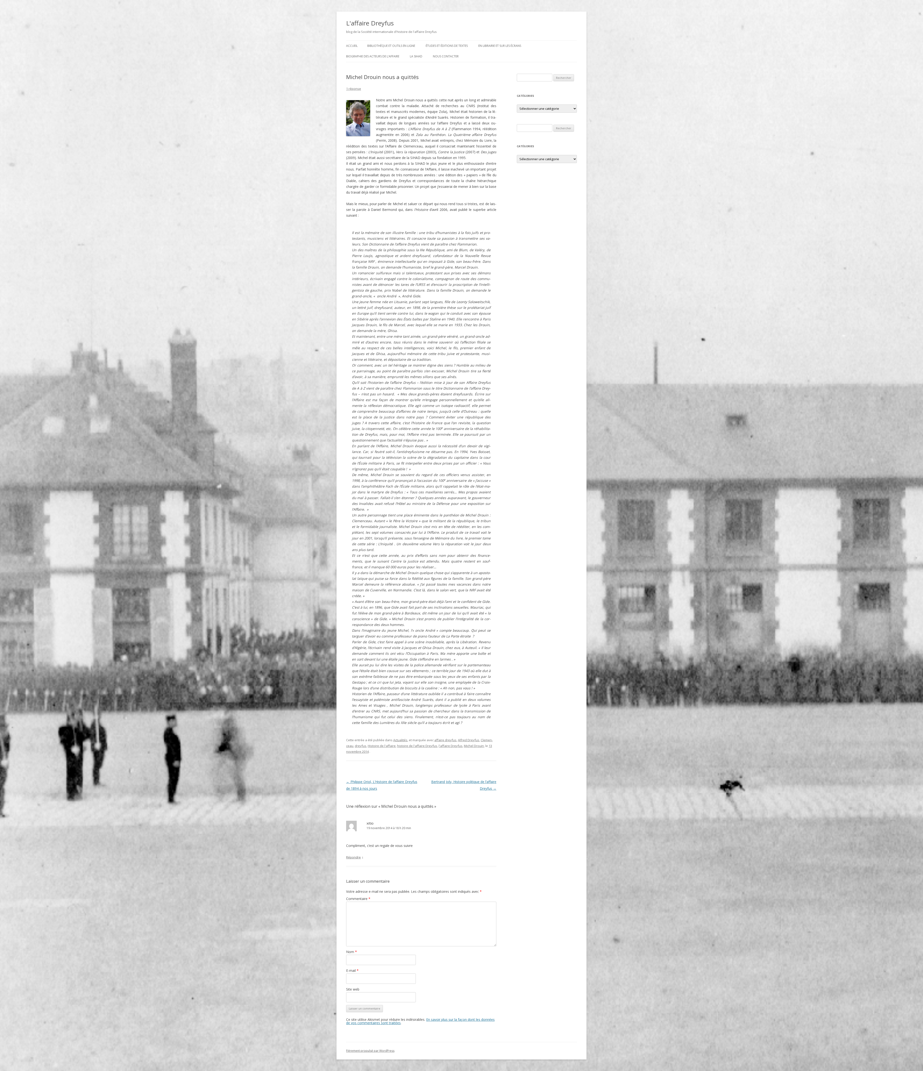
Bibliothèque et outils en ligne (391, 46)
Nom (351, 951)
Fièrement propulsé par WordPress (370, 1051)
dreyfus (360, 746)
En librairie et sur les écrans (499, 46)
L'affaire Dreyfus (370, 23)
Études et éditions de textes (447, 46)
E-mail (352, 970)
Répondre (353, 857)
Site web (352, 989)
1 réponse (353, 88)
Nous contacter (446, 56)
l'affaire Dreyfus (450, 746)
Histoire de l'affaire (382, 746)
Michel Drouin (474, 746)
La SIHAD (416, 56)
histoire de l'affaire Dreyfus (417, 746)
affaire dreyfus (445, 740)
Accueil (352, 46)
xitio (370, 823)
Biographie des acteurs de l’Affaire (372, 56)
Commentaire (358, 898)
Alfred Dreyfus (468, 740)
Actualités (400, 740)
